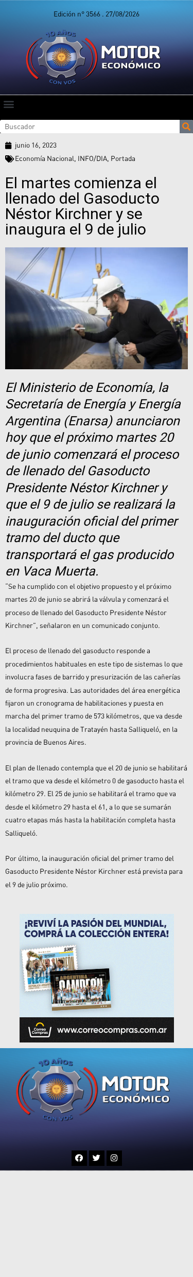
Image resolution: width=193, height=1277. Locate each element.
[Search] (186, 126)
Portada (123, 158)
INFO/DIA (92, 158)
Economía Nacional (44, 158)
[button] (8, 103)
